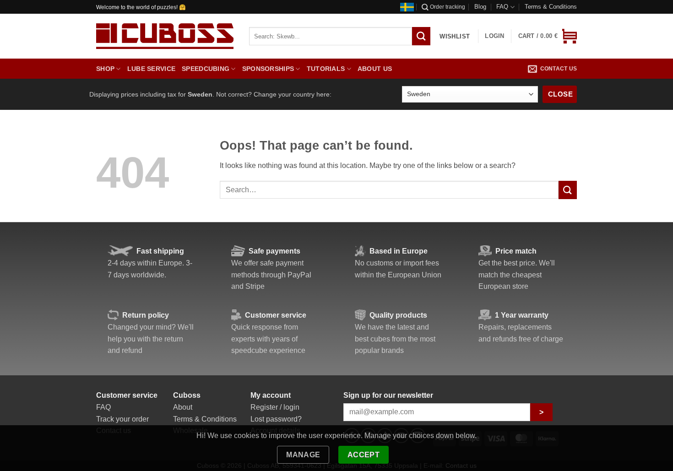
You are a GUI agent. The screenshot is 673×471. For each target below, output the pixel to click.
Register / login (274, 407)
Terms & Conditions (551, 6)
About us (375, 68)
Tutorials (326, 68)
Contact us (558, 68)
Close (560, 94)
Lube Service (151, 68)
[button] (547, 36)
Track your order (122, 419)
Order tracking (447, 7)
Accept (363, 455)
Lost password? (276, 419)
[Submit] (568, 190)
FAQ (502, 6)
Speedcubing (205, 68)
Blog (480, 6)
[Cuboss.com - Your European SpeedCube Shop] (164, 36)
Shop (105, 68)
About (182, 407)
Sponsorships (268, 68)
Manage (303, 455)
